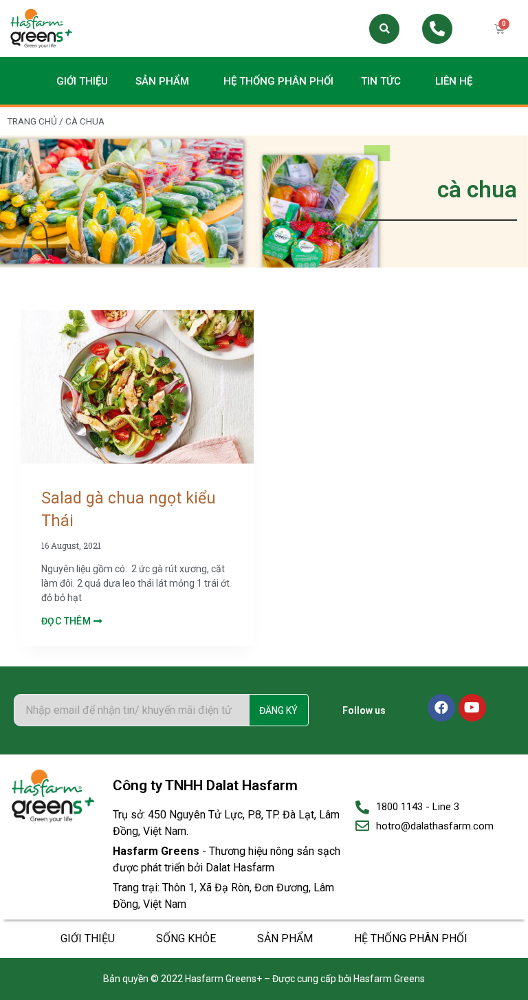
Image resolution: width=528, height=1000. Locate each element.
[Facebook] (441, 707)
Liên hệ (453, 81)
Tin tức (381, 81)
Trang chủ (32, 121)
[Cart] (499, 29)
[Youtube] (472, 707)
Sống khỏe (186, 938)
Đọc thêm (67, 621)
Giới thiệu (82, 81)
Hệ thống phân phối (278, 81)
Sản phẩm (162, 81)
